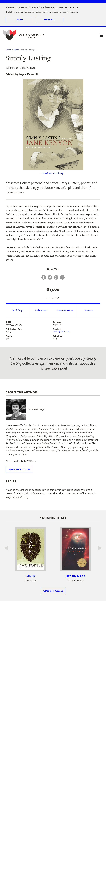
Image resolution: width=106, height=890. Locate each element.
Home (8, 49)
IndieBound (41, 310)
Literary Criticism (61, 331)
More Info (49, 19)
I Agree (19, 19)
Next (98, 548)
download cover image (53, 173)
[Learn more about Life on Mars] (75, 549)
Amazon (88, 310)
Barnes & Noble (65, 310)
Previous (8, 548)
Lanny (30, 576)
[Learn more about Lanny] (30, 549)
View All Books (53, 591)
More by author (19, 469)
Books (16, 49)
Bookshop (17, 310)
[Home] (23, 35)
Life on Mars (75, 576)
